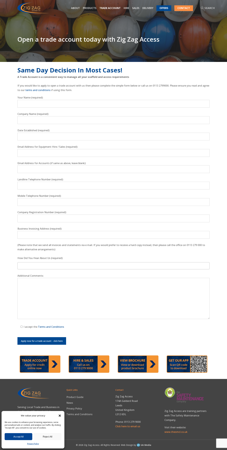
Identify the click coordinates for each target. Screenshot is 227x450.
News (69, 402)
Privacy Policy (33, 443)
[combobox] (113, 265)
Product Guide (74, 397)
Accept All (18, 436)
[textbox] (19, 265)
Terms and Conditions (51, 326)
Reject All (47, 436)
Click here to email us (127, 426)
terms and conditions (37, 90)
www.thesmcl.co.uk (175, 432)
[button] (59, 415)
